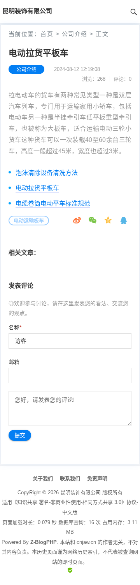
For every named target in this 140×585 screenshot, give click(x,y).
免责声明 (97, 478)
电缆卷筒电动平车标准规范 (53, 203)
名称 (15, 327)
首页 (46, 34)
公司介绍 (75, 34)
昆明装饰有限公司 (80, 492)
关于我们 (43, 478)
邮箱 (14, 362)
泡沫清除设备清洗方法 (47, 173)
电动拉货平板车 (37, 188)
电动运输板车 (29, 220)
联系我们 (70, 478)
